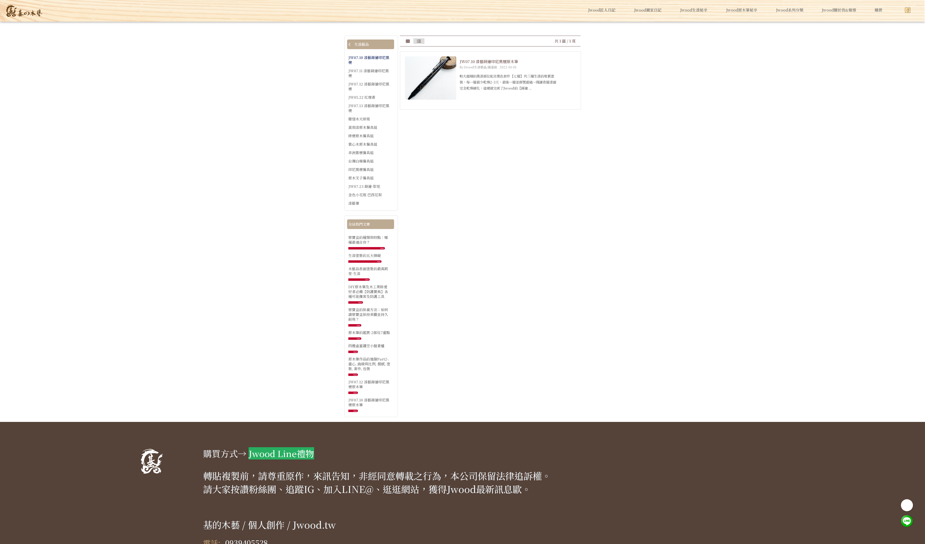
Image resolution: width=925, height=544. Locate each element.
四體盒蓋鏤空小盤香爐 (366, 345)
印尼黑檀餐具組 (361, 169)
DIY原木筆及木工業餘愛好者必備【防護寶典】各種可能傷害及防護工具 (368, 291)
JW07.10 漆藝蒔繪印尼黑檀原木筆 (368, 402)
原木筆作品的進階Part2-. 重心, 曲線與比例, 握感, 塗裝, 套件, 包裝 (369, 363)
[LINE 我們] (907, 520)
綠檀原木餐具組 (361, 135)
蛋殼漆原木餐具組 (362, 127)
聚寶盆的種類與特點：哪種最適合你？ (368, 240)
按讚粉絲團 (253, 489)
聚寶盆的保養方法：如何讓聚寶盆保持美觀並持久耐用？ (368, 314)
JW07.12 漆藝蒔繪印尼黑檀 (368, 86)
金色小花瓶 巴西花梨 (365, 194)
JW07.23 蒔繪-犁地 (364, 186)
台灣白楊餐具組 (361, 161)
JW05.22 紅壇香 (361, 97)
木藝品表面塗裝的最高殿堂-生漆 (368, 271)
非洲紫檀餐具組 (361, 152)
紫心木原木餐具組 (362, 144)
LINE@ (358, 489)
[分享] (907, 505)
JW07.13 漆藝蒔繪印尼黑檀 (368, 108)
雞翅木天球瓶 (359, 119)
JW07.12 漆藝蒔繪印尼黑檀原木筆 (368, 384)
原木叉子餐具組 (361, 178)
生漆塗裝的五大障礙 (364, 255)
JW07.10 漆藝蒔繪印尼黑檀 (368, 60)
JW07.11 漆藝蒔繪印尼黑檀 (368, 73)
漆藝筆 (353, 203)
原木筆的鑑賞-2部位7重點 (369, 332)
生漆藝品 (361, 44)
